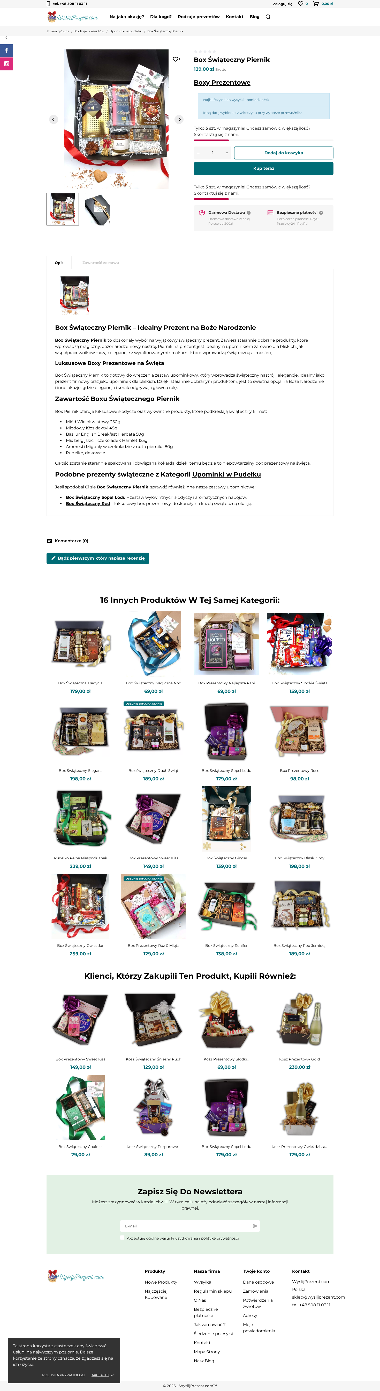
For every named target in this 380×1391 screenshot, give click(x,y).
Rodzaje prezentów (199, 16)
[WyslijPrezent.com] (6, 50)
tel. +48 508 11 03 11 (70, 4)
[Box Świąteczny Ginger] (252, 804)
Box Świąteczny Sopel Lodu (96, 497)
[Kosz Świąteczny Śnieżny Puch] (179, 1005)
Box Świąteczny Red (88, 503)
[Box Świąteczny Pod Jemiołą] (325, 892)
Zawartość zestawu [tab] (100, 262)
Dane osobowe (258, 1282)
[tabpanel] (116, 119)
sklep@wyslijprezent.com (318, 1297)
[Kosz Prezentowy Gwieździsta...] (325, 1092)
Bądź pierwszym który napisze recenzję (98, 558)
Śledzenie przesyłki (213, 1333)
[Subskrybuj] (255, 1226)
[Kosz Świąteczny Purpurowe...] (179, 1092)
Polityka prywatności (63, 1375)
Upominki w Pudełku (226, 474)
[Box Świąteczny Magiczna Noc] (179, 629)
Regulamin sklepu (213, 1291)
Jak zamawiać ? (210, 1324)
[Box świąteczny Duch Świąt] (179, 717)
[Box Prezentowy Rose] (325, 717)
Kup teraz (263, 168)
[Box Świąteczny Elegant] (106, 717)
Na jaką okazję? (127, 16)
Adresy (250, 1315)
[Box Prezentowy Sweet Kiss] (179, 804)
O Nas (200, 1300)
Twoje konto (256, 1271)
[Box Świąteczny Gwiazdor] (106, 892)
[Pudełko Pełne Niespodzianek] (106, 804)
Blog (255, 16)
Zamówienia (255, 1291)
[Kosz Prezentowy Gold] (325, 1005)
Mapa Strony (207, 1351)
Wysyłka (202, 1282)
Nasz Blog (204, 1360)
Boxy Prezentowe (222, 82)
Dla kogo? (161, 16)
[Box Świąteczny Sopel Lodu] (252, 717)
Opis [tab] (59, 262)
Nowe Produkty (161, 1282)
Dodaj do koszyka (283, 152)
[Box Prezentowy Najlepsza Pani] (252, 629)
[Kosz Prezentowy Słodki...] (252, 1005)
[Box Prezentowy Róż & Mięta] (179, 892)
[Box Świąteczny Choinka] (106, 1092)
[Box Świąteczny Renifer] (252, 892)
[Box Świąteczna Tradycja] (106, 629)
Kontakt (235, 16)
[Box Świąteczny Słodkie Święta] (325, 629)
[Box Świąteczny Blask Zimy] (325, 804)
